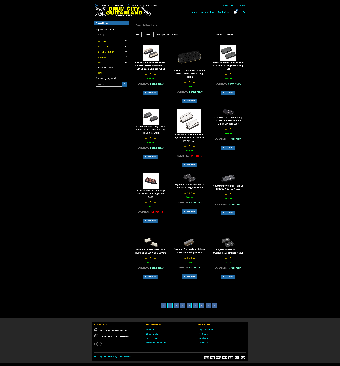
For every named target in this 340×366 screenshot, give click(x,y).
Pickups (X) (103, 34)
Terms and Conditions (156, 342)
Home (194, 11)
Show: (137, 34)
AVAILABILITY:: (143, 84)
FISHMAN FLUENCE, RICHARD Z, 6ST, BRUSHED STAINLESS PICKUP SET (189, 137)
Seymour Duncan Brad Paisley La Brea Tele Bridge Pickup (189, 251)
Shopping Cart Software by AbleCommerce (112, 356)
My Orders (203, 333)
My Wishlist (204, 338)
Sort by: (219, 34)
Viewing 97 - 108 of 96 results (167, 34)
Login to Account (206, 329)
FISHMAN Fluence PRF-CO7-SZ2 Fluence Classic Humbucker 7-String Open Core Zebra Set (151, 65)
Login (242, 5)
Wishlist (226, 5)
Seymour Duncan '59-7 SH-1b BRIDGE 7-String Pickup (228, 187)
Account (234, 5)
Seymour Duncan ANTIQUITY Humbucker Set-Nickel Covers (150, 251)
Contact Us (223, 11)
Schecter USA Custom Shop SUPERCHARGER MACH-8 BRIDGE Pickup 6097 (228, 120)
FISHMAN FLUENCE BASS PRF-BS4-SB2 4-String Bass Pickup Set (228, 65)
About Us (150, 329)
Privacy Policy (152, 338)
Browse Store (207, 11)
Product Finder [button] (102, 23)
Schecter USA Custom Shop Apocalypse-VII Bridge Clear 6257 (150, 193)
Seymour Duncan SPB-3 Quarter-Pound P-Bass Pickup (228, 251)
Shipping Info (152, 333)
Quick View (151, 53)
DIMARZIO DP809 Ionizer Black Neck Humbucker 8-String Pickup (189, 73)
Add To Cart (151, 93)
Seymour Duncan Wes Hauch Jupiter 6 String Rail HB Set (189, 186)
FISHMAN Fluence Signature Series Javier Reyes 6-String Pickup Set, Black (150, 129)
